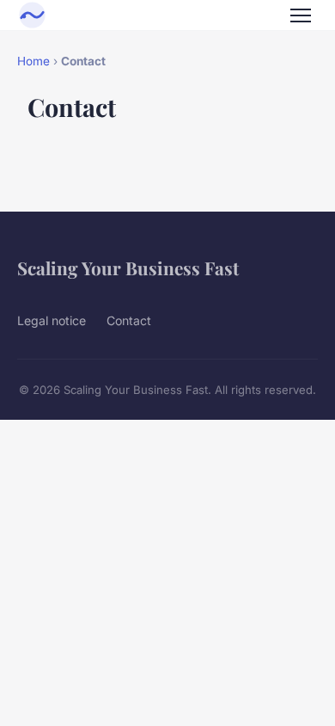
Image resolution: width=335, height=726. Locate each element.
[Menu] (300, 15)
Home (33, 61)
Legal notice (51, 320)
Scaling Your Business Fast (128, 267)
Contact (129, 320)
